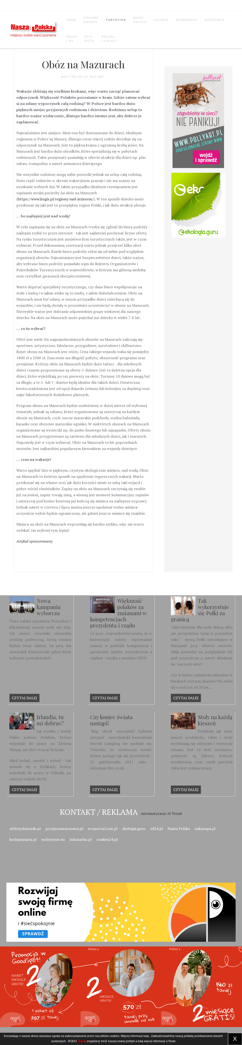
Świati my (71, 39)
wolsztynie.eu (53, 839)
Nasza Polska (179, 828)
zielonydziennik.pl (25, 828)
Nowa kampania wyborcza (48, 607)
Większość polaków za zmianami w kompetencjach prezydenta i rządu (118, 613)
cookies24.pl (107, 839)
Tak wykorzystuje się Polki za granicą (200, 610)
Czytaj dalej (24, 697)
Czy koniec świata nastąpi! (111, 720)
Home (71, 20)
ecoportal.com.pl (102, 828)
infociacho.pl (80, 839)
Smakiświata (140, 20)
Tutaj (82, 1041)
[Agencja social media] (121, 906)
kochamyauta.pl (23, 839)
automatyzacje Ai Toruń (161, 813)
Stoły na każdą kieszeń (215, 720)
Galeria (161, 20)
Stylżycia (89, 39)
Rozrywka (215, 20)
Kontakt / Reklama (99, 812)
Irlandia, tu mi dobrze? (50, 720)
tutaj (146, 1036)
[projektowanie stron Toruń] (198, 120)
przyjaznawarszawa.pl (64, 828)
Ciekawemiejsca (91, 20)
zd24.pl (156, 828)
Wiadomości (187, 20)
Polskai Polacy (109, 39)
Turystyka (116, 20)
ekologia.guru (133, 828)
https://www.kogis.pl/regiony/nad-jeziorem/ (56, 199)
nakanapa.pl (205, 828)
